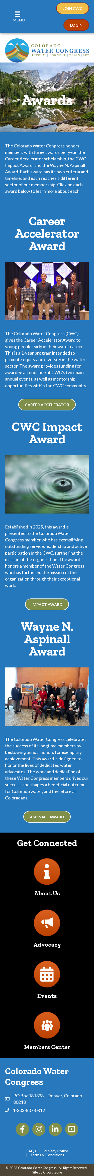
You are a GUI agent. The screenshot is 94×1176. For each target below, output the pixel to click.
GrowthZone (52, 1172)
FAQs (31, 1151)
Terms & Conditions (47, 1155)
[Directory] (47, 875)
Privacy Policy (55, 1151)
